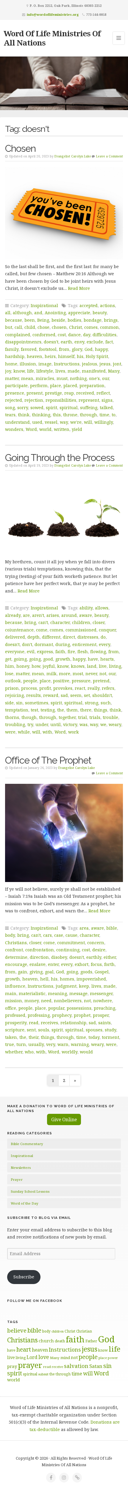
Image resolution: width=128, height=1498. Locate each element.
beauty (100, 312)
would (86, 1052)
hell (44, 979)
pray (12, 1366)
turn (21, 1044)
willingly (103, 422)
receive (57, 1366)
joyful (49, 666)
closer (98, 622)
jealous (89, 364)
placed (70, 385)
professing (39, 1015)
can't (43, 622)
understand (17, 422)
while (24, 732)
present (34, 393)
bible (111, 928)
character (60, 622)
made (73, 371)
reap (69, 393)
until (55, 724)
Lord (32, 1357)
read (33, 1022)
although (22, 312)
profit (45, 688)
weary (115, 724)
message (78, 993)
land (91, 666)
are (26, 615)
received (85, 393)
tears (10, 414)
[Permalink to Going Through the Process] (64, 515)
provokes (62, 688)
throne (70, 414)
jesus (104, 364)
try (30, 724)
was (83, 724)
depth (33, 637)
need (46, 1000)
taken (11, 1037)
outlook (13, 681)
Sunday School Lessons (30, 1191)
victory (70, 724)
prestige (53, 393)
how (36, 666)
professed (15, 1015)
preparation (91, 385)
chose (43, 327)
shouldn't (102, 695)
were (10, 732)
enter (53, 964)
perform (39, 385)
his (80, 356)
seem (76, 695)
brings (111, 320)
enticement (84, 644)
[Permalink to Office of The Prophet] (64, 833)
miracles (45, 378)
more (64, 673)
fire (71, 651)
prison (12, 688)
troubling (15, 724)
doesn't (51, 342)
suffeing (88, 407)
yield (77, 429)
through (88, 414)
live (103, 666)
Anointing (55, 312)
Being (43, 320)
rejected (13, 400)
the (60, 710)
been (29, 320)
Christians (16, 942)
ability (86, 608)
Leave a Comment (109, 156)
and (38, 312)
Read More (79, 288)
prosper (101, 1015)
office (10, 1008)
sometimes (36, 703)
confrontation (39, 950)
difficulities (104, 334)
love (43, 1357)
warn (62, 1044)
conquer (107, 630)
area (84, 928)
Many (113, 371)
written (61, 429)
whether (13, 1052)
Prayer (17, 1179)
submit (43, 1374)
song (10, 407)
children (81, 622)
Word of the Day (24, 1203)
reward (50, 695)
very (50, 1044)
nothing (78, 378)
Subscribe (23, 1277)
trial (82, 717)
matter (12, 378)
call (18, 327)
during (62, 644)
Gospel (102, 972)
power (113, 1358)
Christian (84, 1331)
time (104, 414)
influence (15, 986)
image (44, 364)
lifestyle (44, 371)
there (85, 710)
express (45, 651)
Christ (75, 327)
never (91, 673)
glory (77, 349)
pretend (101, 681)
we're (76, 422)
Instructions (66, 364)
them (72, 710)
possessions (79, 1008)
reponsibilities (61, 400)
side (9, 703)
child (29, 327)
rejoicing (14, 695)
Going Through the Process (59, 457)
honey (22, 666)
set (87, 695)
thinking (41, 414)
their (33, 1037)
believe (16, 1330)
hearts (107, 659)
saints (104, 1022)
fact (109, 342)
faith (60, 651)
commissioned (80, 630)
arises (52, 615)
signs (107, 400)
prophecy (61, 1015)
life (30, 371)
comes (91, 327)
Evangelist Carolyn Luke (72, 156)
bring (30, 622)
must (62, 378)
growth (62, 659)
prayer (30, 1365)
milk (51, 673)
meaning (57, 993)
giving (36, 972)
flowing (98, 651)
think (23, 414)
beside (58, 320)
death (60, 1341)
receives (49, 1022)
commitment (71, 942)
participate (16, 385)
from (64, 349)
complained (17, 334)
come (41, 630)
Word (31, 429)
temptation (16, 710)
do (103, 637)
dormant (44, 644)
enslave (37, 964)
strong (91, 703)
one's (94, 378)
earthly (93, 957)
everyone (14, 651)
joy (8, 371)
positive (61, 681)
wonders (14, 429)
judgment (66, 986)
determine (16, 957)
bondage (93, 320)
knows (78, 666)
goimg (20, 659)
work (73, 732)
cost (62, 334)
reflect (103, 393)
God (89, 349)
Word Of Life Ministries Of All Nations (52, 38)
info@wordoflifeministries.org (53, 14)
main (10, 993)
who (29, 1052)
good (48, 659)
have (93, 659)
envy (79, 342)
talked (106, 407)
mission (13, 1000)
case (58, 935)
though (29, 717)
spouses (94, 1030)
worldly (69, 1052)
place (55, 385)
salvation (76, 1365)
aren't (38, 615)
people (30, 681)
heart (23, 1349)
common (109, 327)
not (102, 673)
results (33, 695)
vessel (51, 422)
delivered (15, 637)
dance (74, 334)
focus (96, 964)
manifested (94, 371)
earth (66, 342)
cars (47, 935)
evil (31, 651)
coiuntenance (19, 630)
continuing (67, 950)
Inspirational (44, 305)
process (29, 688)
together (67, 717)
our (105, 378)
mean (27, 378)
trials (94, 717)
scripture (14, 1030)
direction (39, 957)
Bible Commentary (27, 1144)
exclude (95, 342)
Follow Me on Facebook (34, 1301)
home (11, 364)
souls (43, 1030)
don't (27, 644)
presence (14, 393)
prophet (82, 1015)
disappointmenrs (23, 342)
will (88, 422)
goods (86, 972)
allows (101, 608)
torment (110, 1037)
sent (31, 1030)
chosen (59, 327)
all (7, 312)
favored (29, 349)
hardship (14, 356)
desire (98, 950)
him (9, 666)
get (8, 659)
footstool (48, 349)
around (69, 615)
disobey (59, 957)
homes (67, 979)
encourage (16, 964)
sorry (22, 407)
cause (71, 935)
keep (84, 986)
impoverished (91, 979)
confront (14, 950)
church (46, 1341)
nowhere (102, 1000)
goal (49, 972)
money (31, 1000)
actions (107, 305)
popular (56, 1008)
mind (65, 1357)
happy (101, 349)
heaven (34, 356)
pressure (81, 681)
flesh (82, 651)
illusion (28, 364)
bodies (74, 320)
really (93, 688)
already (13, 615)
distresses (87, 637)
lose (9, 673)
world (45, 429)
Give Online (64, 1119)
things (100, 710)
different (51, 637)
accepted (88, 305)
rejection (33, 400)
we (103, 724)
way (64, 422)
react (80, 688)
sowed (36, 407)
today (93, 1037)
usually (36, 1044)
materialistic (32, 993)
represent (89, 400)
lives (60, 371)
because (13, 320)
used (37, 422)
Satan (95, 1366)
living (115, 666)
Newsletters (21, 1167)
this (57, 414)
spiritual (69, 407)
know (19, 371)
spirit (51, 407)
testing (47, 710)
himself (66, 356)
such (106, 703)
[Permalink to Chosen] (64, 213)
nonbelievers (68, 1000)
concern (95, 942)
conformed (43, 334)
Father (91, 1341)
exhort (81, 964)
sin (19, 703)
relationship (73, 1022)
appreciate (79, 312)
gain (22, 972)
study (110, 1030)
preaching (104, 1008)
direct (69, 637)
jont (117, 364)
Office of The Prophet (48, 760)
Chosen (20, 148)
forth (109, 964)
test (34, 710)
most (78, 673)
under (41, 724)
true (9, 1044)
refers (108, 688)
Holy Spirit (97, 356)
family (11, 349)
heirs (50, 356)
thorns (12, 717)
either (110, 957)
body (10, 935)
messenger (101, 993)
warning (80, 1044)
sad (64, 695)
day (86, 334)
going (35, 659)
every (104, 644)
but (8, 327)
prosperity (15, 1022)
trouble (110, 717)
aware (85, 615)
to (113, 414)
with (47, 732)
